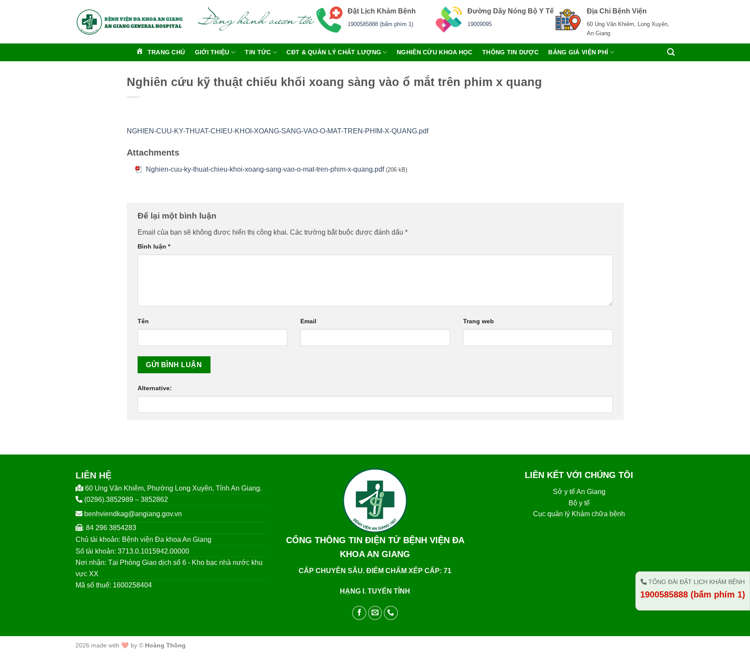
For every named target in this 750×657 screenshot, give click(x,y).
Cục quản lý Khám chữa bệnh (579, 514)
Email (308, 321)
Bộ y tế (579, 503)
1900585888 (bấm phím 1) (380, 24)
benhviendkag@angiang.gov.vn (133, 514)
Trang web (478, 321)
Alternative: (155, 388)
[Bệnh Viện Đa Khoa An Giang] (130, 21)
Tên (143, 321)
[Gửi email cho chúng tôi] (375, 613)
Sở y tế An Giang (579, 491)
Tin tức (258, 52)
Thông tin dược (510, 52)
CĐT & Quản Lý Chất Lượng (333, 52)
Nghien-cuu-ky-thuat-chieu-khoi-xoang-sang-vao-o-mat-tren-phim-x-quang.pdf (265, 169)
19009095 (479, 24)
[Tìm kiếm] (670, 52)
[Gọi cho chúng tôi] (391, 613)
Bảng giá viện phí (578, 52)
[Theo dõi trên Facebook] (359, 613)
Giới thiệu (212, 52)
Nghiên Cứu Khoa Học (434, 52)
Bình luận (154, 246)
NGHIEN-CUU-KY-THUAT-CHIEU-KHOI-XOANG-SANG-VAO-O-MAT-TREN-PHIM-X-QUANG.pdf (277, 131)
